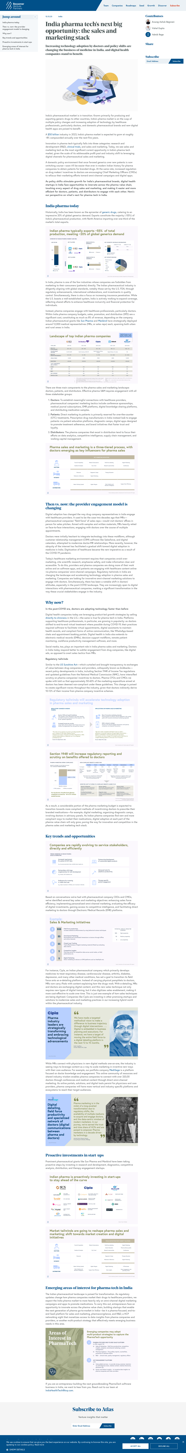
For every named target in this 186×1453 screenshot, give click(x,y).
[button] (62, 1449)
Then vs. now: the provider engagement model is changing (16, 27)
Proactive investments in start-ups (17, 42)
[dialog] (93, 1446)
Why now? (7, 33)
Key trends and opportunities (15, 38)
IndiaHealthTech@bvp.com (59, 1390)
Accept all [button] (135, 1446)
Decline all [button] (163, 1446)
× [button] (183, 1442)
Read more (39, 1444)
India (60, 16)
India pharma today (11, 22)
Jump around (11, 17)
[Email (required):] (157, 61)
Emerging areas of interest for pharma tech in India (15, 47)
